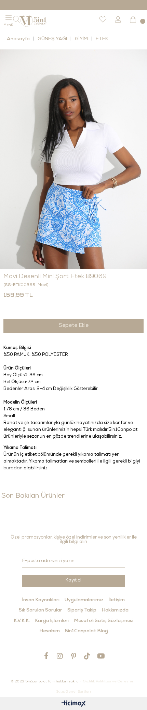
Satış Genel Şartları (73, 692)
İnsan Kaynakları (40, 600)
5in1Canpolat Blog (86, 631)
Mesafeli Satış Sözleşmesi (103, 621)
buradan (13, 468)
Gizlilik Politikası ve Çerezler (108, 681)
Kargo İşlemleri (52, 621)
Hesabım (49, 631)
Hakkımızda (115, 610)
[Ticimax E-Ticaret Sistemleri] (74, 704)
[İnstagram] (60, 656)
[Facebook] (46, 656)
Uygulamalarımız (84, 600)
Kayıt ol (73, 580)
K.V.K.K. (22, 621)
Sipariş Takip (81, 610)
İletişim (117, 600)
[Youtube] (101, 656)
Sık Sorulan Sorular (40, 610)
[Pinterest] (73, 656)
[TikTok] (87, 656)
